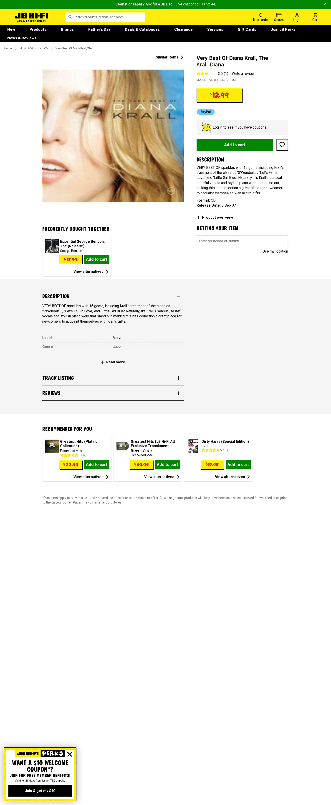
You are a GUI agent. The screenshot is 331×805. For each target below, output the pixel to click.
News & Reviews (21, 38)
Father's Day (99, 29)
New (11, 29)
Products (38, 29)
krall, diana (210, 64)
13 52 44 (208, 4)
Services (215, 29)
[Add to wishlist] (282, 145)
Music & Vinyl (28, 48)
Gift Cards (247, 29)
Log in (217, 127)
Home (8, 48)
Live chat (182, 4)
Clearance (183, 29)
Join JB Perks (283, 29)
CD (46, 48)
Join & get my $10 (40, 791)
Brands (67, 29)
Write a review (243, 73)
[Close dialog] (69, 754)
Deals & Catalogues (142, 29)
